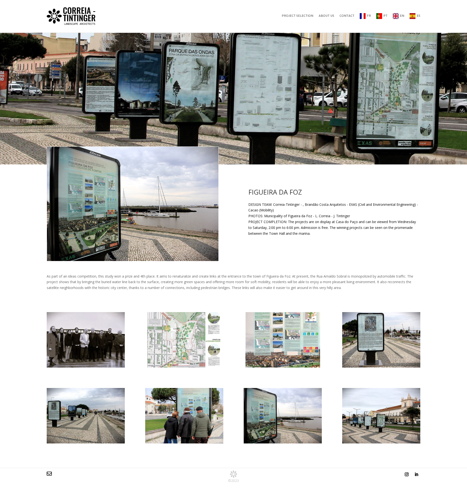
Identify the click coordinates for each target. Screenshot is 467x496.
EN (402, 16)
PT (385, 16)
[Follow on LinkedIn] (416, 474)
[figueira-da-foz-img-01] (86, 366)
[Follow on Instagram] (407, 474)
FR (369, 16)
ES (418, 16)
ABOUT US (326, 16)
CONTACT (347, 16)
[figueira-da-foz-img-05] (86, 442)
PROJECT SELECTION (297, 16)
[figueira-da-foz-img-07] (283, 442)
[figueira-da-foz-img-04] (381, 366)
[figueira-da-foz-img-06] (184, 442)
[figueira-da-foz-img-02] (184, 366)
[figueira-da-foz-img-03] (283, 366)
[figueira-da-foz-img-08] (381, 442)
